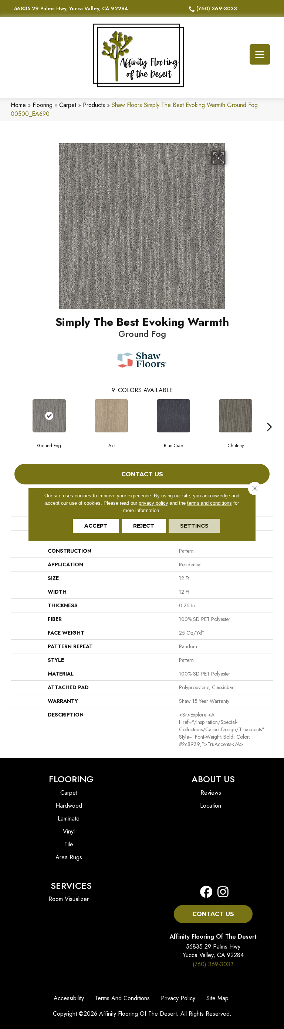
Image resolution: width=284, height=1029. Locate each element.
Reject (143, 525)
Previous (14, 415)
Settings (194, 525)
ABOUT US (213, 779)
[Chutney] (235, 415)
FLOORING (71, 779)
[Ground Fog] (49, 415)
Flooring (43, 105)
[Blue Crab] (173, 415)
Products (94, 105)
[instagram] (221, 892)
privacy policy (153, 503)
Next (269, 415)
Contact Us (142, 474)
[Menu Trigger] (260, 54)
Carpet (67, 105)
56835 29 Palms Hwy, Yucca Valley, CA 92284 (71, 8)
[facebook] (206, 892)
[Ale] (111, 415)
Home (18, 105)
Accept (95, 525)
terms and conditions (209, 503)
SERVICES (71, 885)
